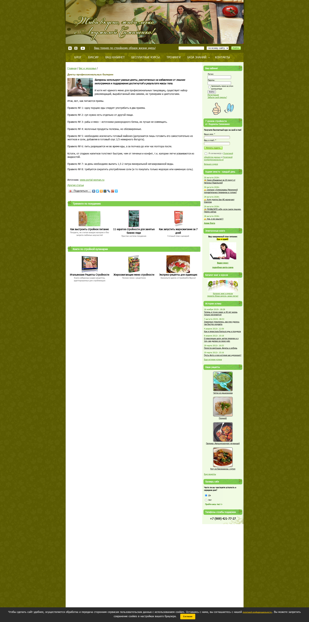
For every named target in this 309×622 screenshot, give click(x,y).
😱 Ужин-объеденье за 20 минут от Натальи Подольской (219, 181)
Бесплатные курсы (145, 57)
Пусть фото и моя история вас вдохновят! (222, 355)
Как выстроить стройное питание (89, 229)
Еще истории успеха (213, 359)
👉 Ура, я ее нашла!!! (214, 219)
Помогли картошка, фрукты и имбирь (220, 348)
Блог (77, 57)
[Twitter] (97, 191)
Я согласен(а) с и (218, 156)
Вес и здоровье (87, 68)
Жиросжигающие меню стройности (134, 274)
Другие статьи (75, 185)
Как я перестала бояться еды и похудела (222, 331)
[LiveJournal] (109, 191)
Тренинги (173, 57)
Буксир (93, 57)
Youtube (82, 48)
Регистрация (213, 95)
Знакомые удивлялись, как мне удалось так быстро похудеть (221, 322)
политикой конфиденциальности (257, 612)
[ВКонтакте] (94, 191)
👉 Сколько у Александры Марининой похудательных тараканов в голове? (221, 190)
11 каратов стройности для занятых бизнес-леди (134, 230)
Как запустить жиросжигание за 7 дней (178, 230)
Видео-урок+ (223, 263)
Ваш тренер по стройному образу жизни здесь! (125, 48)
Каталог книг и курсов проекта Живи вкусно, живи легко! (222, 294)
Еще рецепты (210, 474)
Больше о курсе (211, 164)
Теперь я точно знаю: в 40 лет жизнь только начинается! (220, 313)
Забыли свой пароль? (217, 97)
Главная (72, 68)
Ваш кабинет (115, 57)
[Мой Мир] (105, 191)
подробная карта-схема (222, 267)
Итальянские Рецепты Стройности (89, 274)
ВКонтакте (70, 48)
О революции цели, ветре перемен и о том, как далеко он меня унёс (221, 339)
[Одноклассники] (101, 191)
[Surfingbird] (116, 191)
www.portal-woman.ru (92, 179)
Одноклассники (76, 48)
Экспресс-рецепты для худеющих (178, 274)
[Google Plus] (112, 191)
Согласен (187, 616)
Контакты (222, 57)
